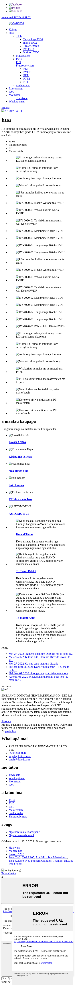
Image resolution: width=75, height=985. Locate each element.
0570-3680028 (17, 752)
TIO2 (19, 36)
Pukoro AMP (16, 854)
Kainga (13, 29)
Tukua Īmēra (8, 873)
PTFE (26, 78)
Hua (11, 32)
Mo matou (15, 94)
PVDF (27, 72)
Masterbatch (23, 55)
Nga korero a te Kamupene (24, 831)
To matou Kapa (25, 617)
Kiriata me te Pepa (20, 456)
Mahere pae (15, 850)
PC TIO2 (28, 49)
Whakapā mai (17, 101)
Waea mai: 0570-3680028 (16, 17)
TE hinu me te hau (20, 499)
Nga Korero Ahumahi (21, 835)
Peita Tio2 (14, 857)
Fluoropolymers (25, 65)
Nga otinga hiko (18, 470)
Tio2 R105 (28, 857)
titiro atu (6, 721)
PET (18, 62)
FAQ (12, 91)
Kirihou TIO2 (31, 52)
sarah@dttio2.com (19, 759)
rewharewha (23, 85)
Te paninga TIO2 (33, 39)
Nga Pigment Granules (38, 860)
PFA (26, 75)
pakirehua (10, 731)
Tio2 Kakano (16, 860)
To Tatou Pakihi (26, 571)
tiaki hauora (16, 485)
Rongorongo (16, 88)
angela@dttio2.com (20, 756)
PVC (19, 58)
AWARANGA (17, 442)
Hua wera (14, 847)
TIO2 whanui (31, 45)
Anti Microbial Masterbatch (51, 857)
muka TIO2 (30, 42)
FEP (25, 68)
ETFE (26, 81)
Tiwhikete (21, 98)
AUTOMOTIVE (19, 513)
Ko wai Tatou (24, 534)
